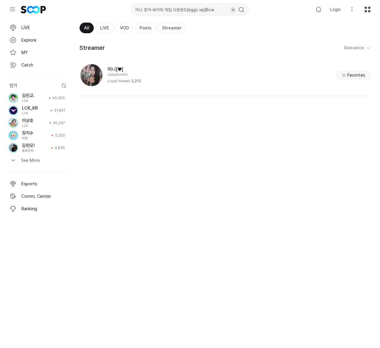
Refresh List (63, 85)
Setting (352, 9)
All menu (367, 9)
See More (30, 160)
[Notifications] (318, 9)
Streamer (172, 28)
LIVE (104, 28)
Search (241, 10)
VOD (124, 28)
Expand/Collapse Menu (12, 9)
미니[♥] (115, 69)
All (86, 28)
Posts (145, 28)
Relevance (354, 47)
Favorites (356, 75)
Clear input (233, 10)
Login (335, 9)
